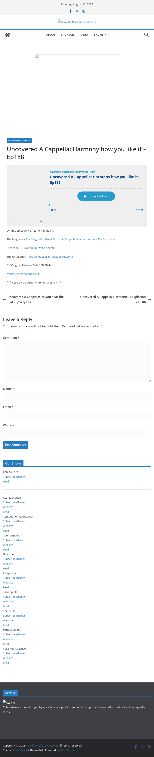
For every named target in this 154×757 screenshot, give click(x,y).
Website (8, 425)
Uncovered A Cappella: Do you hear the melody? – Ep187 (36, 299)
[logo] (9, 702)
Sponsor (67, 34)
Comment (11, 338)
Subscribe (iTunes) (14, 477)
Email (8, 407)
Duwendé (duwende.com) (38, 248)
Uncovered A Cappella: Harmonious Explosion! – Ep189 (113, 299)
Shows (98, 34)
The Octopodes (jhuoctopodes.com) (51, 256)
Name (8, 389)
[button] (105, 35)
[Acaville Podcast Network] (7, 34)
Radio (84, 34)
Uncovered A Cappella (19, 140)
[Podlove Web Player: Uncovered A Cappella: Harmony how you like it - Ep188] (77, 196)
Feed (6, 481)
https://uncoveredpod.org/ (23, 274)
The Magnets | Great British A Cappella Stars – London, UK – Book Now (70, 239)
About (50, 34)
